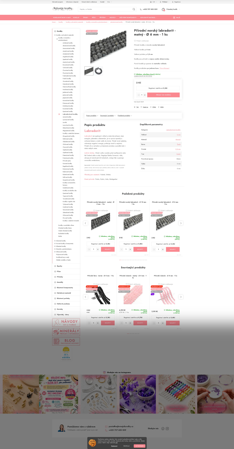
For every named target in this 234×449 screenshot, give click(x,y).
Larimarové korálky (68, 120)
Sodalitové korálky (68, 188)
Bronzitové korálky (68, 65)
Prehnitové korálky (68, 158)
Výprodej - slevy (63, 315)
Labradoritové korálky (70, 114)
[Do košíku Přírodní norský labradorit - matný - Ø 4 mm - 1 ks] (108, 249)
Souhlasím (140, 446)
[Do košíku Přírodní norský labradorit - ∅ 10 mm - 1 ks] (140, 249)
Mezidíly (60, 282)
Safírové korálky (67, 177)
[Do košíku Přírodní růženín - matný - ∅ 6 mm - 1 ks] (140, 323)
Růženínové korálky (68, 174)
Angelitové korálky (68, 57)
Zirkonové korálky (68, 215)
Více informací (164, 68)
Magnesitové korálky (68, 131)
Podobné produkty (124, 116)
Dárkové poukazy (63, 304)
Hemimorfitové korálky (69, 87)
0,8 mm (178, 149)
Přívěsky (60, 277)
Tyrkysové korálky (68, 204)
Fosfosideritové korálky (69, 76)
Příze (59, 271)
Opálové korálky (67, 150)
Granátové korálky (68, 81)
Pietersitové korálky (68, 155)
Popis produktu (91, 116)
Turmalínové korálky (68, 199)
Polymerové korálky (61, 254)
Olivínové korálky (68, 144)
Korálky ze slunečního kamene (69, 184)
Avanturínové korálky (69, 62)
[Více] (176, 17)
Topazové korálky (68, 196)
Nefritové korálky (68, 139)
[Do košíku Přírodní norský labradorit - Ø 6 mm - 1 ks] (173, 249)
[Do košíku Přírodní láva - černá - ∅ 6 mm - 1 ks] (108, 323)
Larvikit (65, 122)
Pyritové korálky (67, 163)
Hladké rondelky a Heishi (63, 260)
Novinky (60, 309)
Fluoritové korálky (68, 73)
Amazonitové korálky (69, 48)
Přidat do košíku (163, 95)
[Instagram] (167, 428)
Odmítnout (126, 446)
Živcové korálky (67, 218)
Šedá (178, 144)
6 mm (178, 135)
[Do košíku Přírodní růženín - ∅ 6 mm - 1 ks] (173, 323)
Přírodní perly (67, 161)
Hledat (133, 9)
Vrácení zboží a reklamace (89, 2)
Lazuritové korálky (68, 125)
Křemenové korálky (68, 103)
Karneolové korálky (68, 100)
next (181, 223)
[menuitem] (62, 17)
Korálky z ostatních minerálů (71, 221)
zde (116, 443)
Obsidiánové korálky (68, 142)
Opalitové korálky (68, 152)
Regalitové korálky (68, 166)
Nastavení (114, 446)
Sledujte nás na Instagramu (119, 372)
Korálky (59, 31)
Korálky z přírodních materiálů (65, 35)
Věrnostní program (57, 2)
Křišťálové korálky (68, 106)
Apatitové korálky (68, 59)
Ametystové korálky (68, 54)
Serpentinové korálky (69, 180)
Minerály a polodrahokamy (63, 249)
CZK (153, 2)
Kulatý (178, 154)
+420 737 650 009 (149, 9)
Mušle (60, 236)
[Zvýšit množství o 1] (144, 95)
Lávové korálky (67, 117)
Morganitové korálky (68, 136)
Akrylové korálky (61, 241)
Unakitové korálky (68, 207)
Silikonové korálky (61, 252)
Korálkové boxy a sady (62, 257)
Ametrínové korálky (68, 51)
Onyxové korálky (67, 147)
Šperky (59, 266)
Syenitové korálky (68, 193)
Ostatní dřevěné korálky (65, 231)
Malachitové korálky (68, 128)
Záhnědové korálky (68, 212)
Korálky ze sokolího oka (70, 190)
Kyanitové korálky (68, 111)
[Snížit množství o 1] (138, 95)
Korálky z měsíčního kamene (71, 133)
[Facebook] (162, 428)
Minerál (178, 139)
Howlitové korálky (68, 89)
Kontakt (102, 2)
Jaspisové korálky (67, 98)
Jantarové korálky (68, 95)
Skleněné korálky (61, 246)
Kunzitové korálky (68, 109)
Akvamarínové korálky (69, 46)
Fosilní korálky (67, 78)
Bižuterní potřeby (63, 298)
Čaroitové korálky (68, 70)
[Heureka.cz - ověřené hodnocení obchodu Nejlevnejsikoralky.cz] (66, 354)
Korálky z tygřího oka (69, 201)
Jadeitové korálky (67, 92)
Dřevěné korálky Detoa (65, 228)
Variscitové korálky (68, 210)
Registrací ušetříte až (158, 88)
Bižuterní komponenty (65, 288)
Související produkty (107, 116)
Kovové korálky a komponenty (64, 243)
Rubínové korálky (67, 172)
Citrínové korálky (67, 68)
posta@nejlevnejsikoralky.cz (121, 426)
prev (85, 223)
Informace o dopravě (72, 2)
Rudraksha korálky (63, 233)
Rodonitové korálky (68, 169)
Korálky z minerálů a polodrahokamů (64, 39)
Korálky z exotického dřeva (66, 225)
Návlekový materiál (64, 293)
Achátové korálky (68, 43)
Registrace (177, 2)
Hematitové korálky (68, 84)
